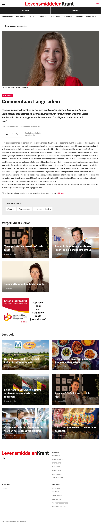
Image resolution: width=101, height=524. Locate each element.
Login (97, 4)
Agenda (5, 488)
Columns (79, 16)
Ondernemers (7, 16)
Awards (76, 10)
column (10, 209)
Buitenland (68, 16)
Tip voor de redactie (60, 503)
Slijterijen (44, 16)
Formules (32, 16)
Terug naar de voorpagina (15, 26)
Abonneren (56, 499)
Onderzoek (55, 16)
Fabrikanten (20, 16)
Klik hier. (60, 193)
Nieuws (25, 10)
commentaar (24, 209)
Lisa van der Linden (10, 126)
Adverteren (57, 495)
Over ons (56, 488)
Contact (55, 492)
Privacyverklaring (59, 507)
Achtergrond (91, 16)
